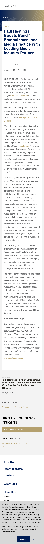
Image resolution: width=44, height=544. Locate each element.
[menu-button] (38, 5)
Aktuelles (7, 501)
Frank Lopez (23, 145)
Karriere (7, 497)
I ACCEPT (24, 539)
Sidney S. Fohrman (19, 95)
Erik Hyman (24, 117)
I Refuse (36, 539)
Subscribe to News (13, 429)
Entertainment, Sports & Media (15, 407)
